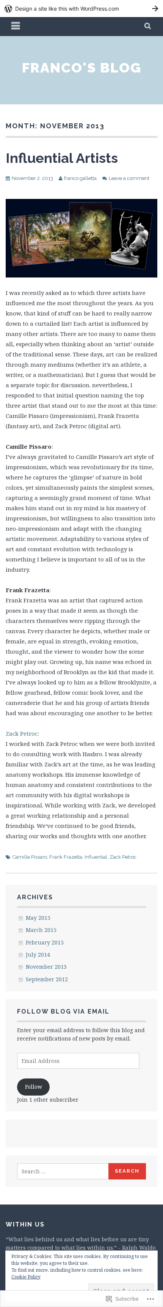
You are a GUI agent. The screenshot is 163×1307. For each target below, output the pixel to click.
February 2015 (45, 942)
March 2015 (41, 929)
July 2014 (38, 954)
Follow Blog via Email (63, 1011)
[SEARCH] (148, 26)
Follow (33, 1086)
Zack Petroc (22, 733)
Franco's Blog (81, 68)
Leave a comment (129, 178)
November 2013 (46, 966)
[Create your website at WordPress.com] (81, 8)
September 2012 (47, 979)
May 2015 (38, 917)
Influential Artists (62, 158)
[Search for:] (63, 1171)
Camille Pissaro (30, 857)
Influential (96, 857)
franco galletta (80, 178)
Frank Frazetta (65, 857)
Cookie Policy (26, 1277)
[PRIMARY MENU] (16, 26)
